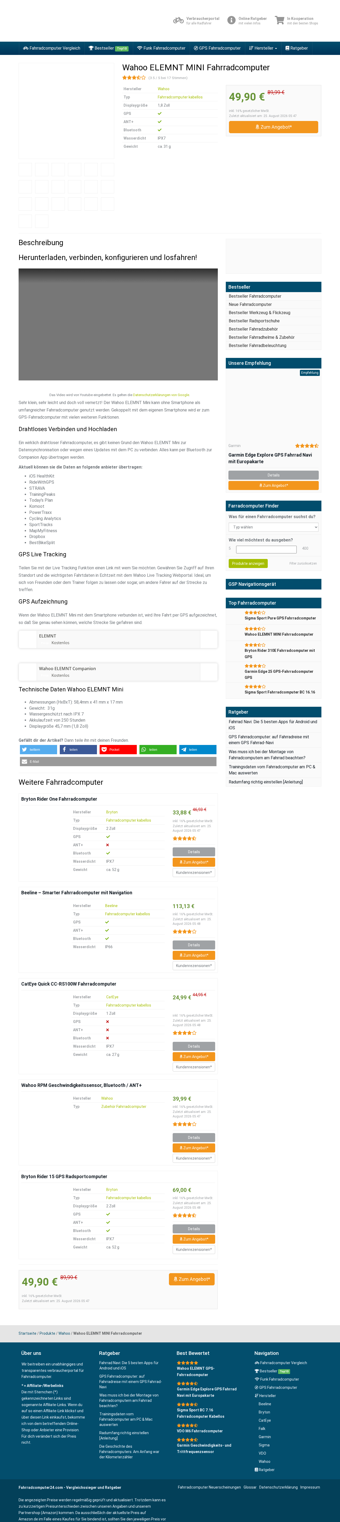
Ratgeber (298, 48)
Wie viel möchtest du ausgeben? (261, 540)
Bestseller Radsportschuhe (254, 320)
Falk (262, 1428)
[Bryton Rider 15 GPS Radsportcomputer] (42, 1207)
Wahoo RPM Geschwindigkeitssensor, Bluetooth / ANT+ (81, 1085)
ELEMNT (47, 636)
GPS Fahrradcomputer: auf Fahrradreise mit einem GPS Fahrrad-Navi (130, 1381)
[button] (38, 749)
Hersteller (263, 48)
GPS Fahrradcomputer (219, 48)
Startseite (27, 1333)
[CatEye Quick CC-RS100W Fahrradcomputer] (42, 1014)
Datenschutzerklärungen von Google (161, 395)
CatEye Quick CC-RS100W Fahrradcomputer (68, 984)
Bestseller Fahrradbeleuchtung (257, 345)
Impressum (310, 1487)
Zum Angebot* (276, 127)
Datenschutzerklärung (278, 1487)
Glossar (250, 1487)
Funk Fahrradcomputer (163, 48)
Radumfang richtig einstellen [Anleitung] (266, 781)
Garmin (234, 446)
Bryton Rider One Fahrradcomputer (59, 799)
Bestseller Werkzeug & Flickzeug (259, 312)
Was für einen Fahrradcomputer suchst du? (272, 516)
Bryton (112, 812)
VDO (262, 1453)
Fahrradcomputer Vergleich (54, 48)
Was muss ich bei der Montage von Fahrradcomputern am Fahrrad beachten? (129, 1400)
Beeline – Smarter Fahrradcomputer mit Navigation (76, 892)
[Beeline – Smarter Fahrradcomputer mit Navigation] (42, 923)
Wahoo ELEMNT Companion (67, 668)
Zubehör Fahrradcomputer (123, 1106)
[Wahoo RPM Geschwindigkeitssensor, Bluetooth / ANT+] (42, 1116)
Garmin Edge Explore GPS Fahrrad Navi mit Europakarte (270, 458)
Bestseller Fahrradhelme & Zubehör (262, 337)
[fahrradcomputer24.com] (66, 20)
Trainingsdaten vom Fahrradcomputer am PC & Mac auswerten (126, 1419)
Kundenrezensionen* (194, 872)
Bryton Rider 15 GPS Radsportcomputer (64, 1176)
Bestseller (110, 48)
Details (194, 852)
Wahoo (163, 89)
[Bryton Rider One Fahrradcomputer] (42, 829)
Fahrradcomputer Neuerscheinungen (209, 1487)
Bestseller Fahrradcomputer (255, 296)
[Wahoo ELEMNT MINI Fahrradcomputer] (66, 111)
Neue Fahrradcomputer (250, 304)
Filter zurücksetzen (303, 563)
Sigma (264, 1445)
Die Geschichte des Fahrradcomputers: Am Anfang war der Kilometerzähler (129, 1451)
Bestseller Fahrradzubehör (253, 329)
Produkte (47, 1333)
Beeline (111, 906)
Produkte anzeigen (248, 563)
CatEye (112, 997)
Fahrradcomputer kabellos (180, 97)
